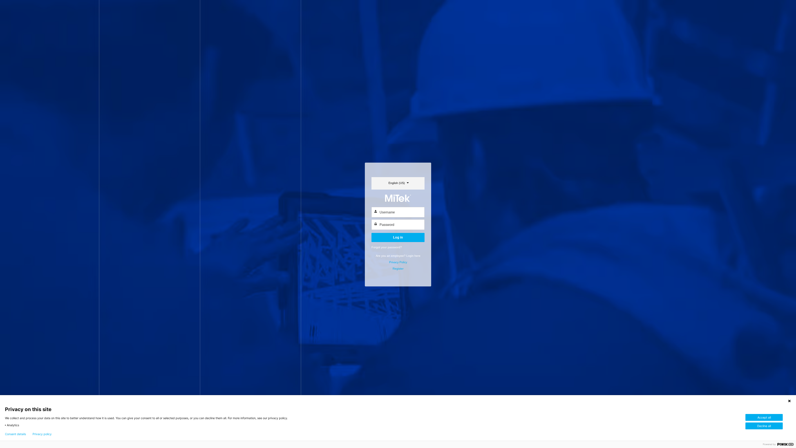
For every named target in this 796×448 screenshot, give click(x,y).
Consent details (15, 434)
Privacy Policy (398, 262)
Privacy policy (42, 434)
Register (398, 268)
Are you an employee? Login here (398, 255)
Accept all (764, 417)
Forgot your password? (386, 247)
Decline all (764, 426)
